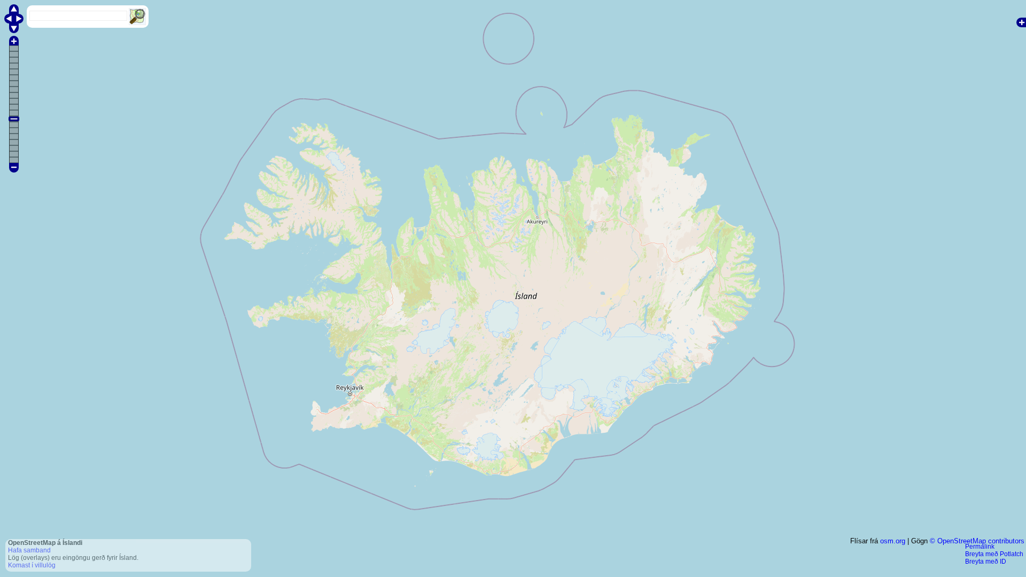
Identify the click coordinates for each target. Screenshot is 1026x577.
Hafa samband (29, 550)
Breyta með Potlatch (994, 554)
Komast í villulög (32, 565)
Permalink (979, 546)
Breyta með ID (985, 561)
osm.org (892, 541)
